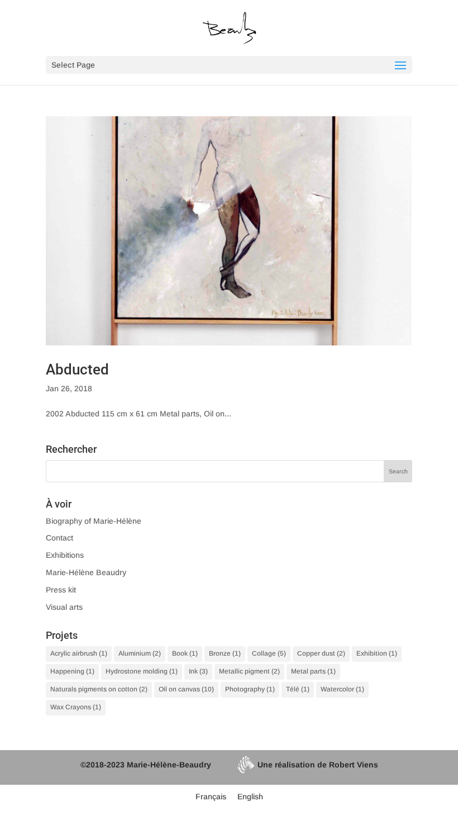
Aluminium (139, 653)
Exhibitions (65, 555)
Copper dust (321, 653)
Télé (297, 689)
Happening (72, 671)
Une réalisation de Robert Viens (317, 764)
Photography (250, 689)
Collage (269, 653)
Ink (198, 671)
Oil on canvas (186, 689)
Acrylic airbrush (78, 653)
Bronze (225, 653)
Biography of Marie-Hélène (93, 520)
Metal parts (313, 671)
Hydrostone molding (142, 671)
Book (185, 653)
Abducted (77, 369)
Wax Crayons (75, 707)
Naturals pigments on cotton (98, 689)
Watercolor (342, 689)
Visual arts (64, 607)
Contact (59, 537)
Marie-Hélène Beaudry (86, 572)
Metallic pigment (249, 671)
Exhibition (376, 653)
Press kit (61, 589)
